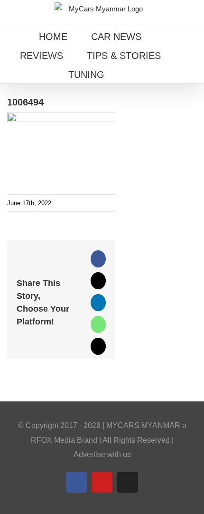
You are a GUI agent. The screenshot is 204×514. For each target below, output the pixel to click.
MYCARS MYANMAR (143, 425)
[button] (132, 73)
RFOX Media (53, 440)
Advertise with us (102, 454)
